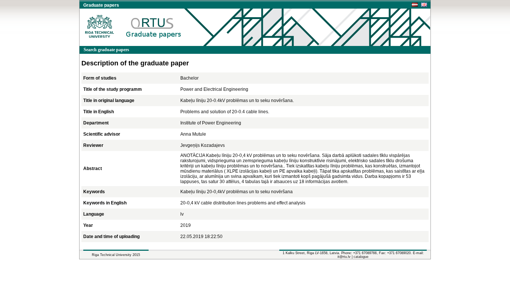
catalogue (361, 257)
